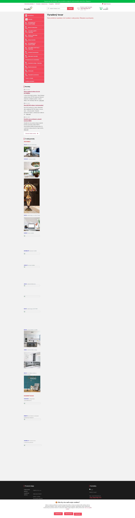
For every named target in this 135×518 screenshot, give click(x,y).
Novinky (30, 19)
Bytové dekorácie (32, 27)
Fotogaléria (51, 4)
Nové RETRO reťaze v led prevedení (33, 105)
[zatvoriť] (133, 1)
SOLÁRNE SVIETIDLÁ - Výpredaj (34, 48)
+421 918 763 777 (85, 8)
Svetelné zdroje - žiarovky (35, 63)
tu (58, 513)
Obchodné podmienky (29, 4)
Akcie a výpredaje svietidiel (32, 36)
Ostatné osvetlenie (33, 52)
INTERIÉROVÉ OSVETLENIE (31, 23)
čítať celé (41, 100)
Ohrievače (30, 71)
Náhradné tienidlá (33, 56)
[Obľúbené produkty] (103, 4)
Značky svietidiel (29, 81)
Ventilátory (31, 15)
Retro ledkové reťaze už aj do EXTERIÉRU (32, 92)
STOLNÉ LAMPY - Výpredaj (32, 31)
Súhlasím (77, 514)
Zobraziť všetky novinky (30, 133)
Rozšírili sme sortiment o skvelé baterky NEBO (32, 120)
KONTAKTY (57, 4)
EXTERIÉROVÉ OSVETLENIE (32, 44)
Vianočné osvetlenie (33, 75)
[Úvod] (35, 8)
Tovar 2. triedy (29, 78)
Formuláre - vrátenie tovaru (41, 4)
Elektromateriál (32, 67)
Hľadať (70, 8)
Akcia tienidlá (31, 40)
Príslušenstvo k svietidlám (32, 59)
